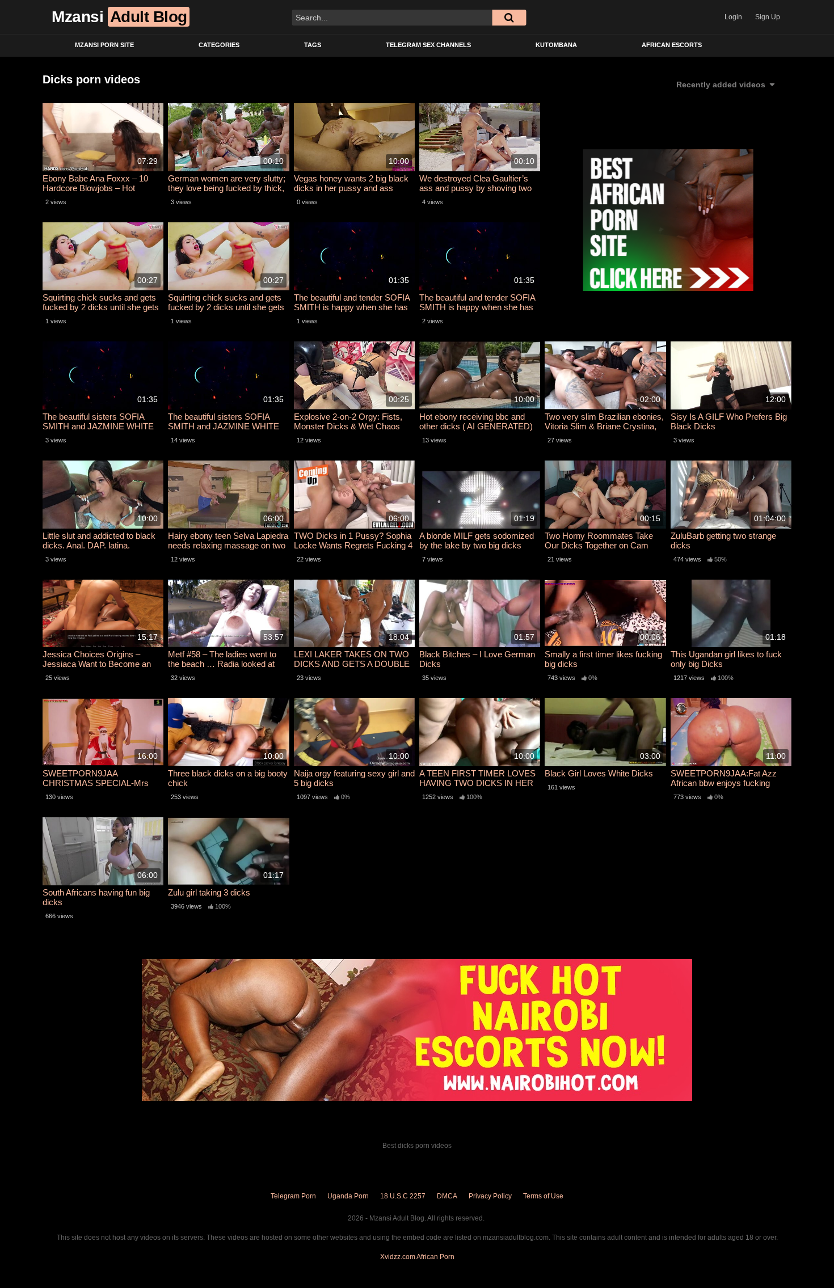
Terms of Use (543, 1196)
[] (509, 18)
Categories (219, 44)
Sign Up (767, 17)
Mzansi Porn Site (104, 44)
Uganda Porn (348, 1196)
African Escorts (672, 44)
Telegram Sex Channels (428, 44)
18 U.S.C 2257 (403, 1196)
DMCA (447, 1196)
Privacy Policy (490, 1196)
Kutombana (556, 44)
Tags (312, 44)
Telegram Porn (293, 1196)
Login (733, 17)
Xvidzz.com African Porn (417, 1257)
